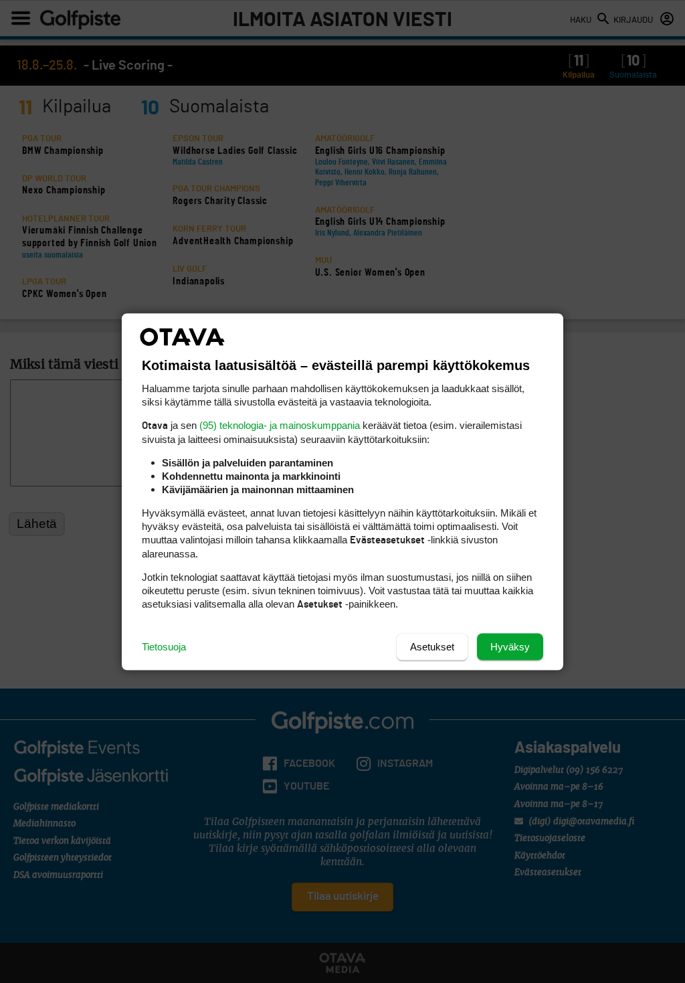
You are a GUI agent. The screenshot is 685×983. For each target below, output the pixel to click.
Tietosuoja (164, 646)
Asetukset (432, 646)
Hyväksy (510, 646)
